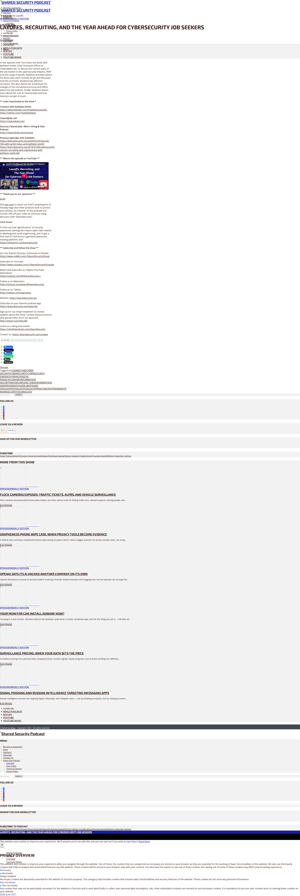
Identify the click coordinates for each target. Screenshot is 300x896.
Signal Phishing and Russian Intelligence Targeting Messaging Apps (54, 693)
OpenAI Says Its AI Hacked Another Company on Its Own (44, 574)
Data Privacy (12, 376)
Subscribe (7, 755)
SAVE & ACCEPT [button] (8, 894)
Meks (13, 728)
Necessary (7, 873)
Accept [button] (127, 841)
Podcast (18, 388)
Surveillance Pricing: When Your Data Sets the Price (42, 653)
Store (5, 749)
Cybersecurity (19, 373)
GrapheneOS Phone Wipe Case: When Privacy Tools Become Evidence (53, 534)
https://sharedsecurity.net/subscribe (19, 306)
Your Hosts (11, 766)
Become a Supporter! (12, 7)
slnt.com (9, 204)
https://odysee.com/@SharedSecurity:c (20, 275)
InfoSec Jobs (27, 382)
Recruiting (50, 388)
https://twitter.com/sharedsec (15, 292)
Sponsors (7, 13)
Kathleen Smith (23, 385)
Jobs (11, 385)
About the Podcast (11, 20)
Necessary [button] (5, 870)
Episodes (10, 23)
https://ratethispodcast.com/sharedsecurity (22, 329)
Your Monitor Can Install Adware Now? (32, 613)
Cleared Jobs (18, 370)
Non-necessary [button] (7, 882)
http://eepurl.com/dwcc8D (14, 320)
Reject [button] (134, 841)
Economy (14, 379)
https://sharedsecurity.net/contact (30, 334)
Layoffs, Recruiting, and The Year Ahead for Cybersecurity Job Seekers (46, 832)
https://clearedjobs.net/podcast (16, 132)
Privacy (39, 388)
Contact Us (8, 757)
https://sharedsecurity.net (23, 297)
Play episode (6, 505)
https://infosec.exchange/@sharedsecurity (22, 284)
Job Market (41, 382)
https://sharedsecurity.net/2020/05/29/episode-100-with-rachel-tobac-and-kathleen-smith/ (25, 142)
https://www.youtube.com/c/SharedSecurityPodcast (27, 264)
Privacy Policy (12, 31)
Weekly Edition (19, 18)
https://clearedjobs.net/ (12, 121)
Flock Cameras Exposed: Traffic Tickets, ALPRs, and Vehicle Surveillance (58, 494)
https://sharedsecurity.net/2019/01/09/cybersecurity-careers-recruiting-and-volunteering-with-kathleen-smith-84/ (27, 150)
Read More (144, 841)
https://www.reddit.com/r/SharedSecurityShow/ (25, 256)
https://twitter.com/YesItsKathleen (18, 112)
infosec (15, 382)
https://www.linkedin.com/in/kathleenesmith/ (23, 109)
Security (12, 391)
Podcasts (29, 388)
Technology (24, 391)
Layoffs (8, 388)
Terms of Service (14, 768)
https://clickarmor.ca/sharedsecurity (19, 242)
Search (18, 395)
